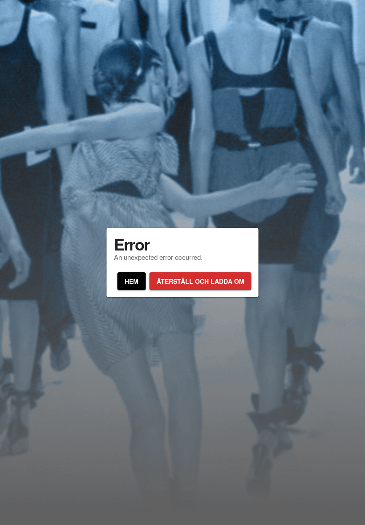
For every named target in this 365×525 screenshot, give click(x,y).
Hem (131, 281)
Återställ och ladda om (200, 281)
